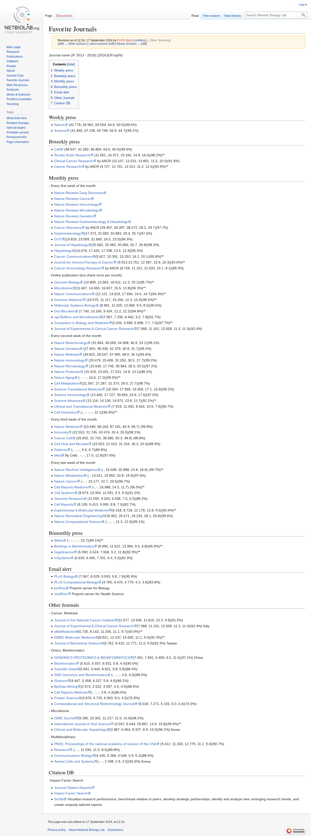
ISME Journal (64, 718)
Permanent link (16, 137)
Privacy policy (57, 830)
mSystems (62, 558)
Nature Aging (64, 377)
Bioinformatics (65, 663)
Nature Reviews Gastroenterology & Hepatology (91, 222)
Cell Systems (64, 493)
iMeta (58, 540)
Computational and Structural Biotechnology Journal (94, 704)
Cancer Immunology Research (77, 268)
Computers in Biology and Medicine (81, 323)
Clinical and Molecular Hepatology (80, 729)
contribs (139, 40)
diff (61, 43)
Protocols (13, 89)
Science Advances (68, 401)
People (11, 66)
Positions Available (19, 99)
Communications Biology (73, 755)
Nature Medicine (66, 427)
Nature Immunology (69, 360)
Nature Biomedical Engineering (78, 516)
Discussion (64, 16)
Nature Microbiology (69, 366)
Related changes (18, 123)
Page (48, 16)
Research (61, 750)
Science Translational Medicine (78, 389)
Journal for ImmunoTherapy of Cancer (83, 262)
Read (195, 16)
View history (232, 16)
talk (129, 40)
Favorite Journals (18, 80)
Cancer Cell (63, 438)
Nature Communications (72, 294)
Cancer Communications (73, 256)
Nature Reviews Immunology (76, 204)
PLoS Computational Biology (76, 582)
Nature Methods (66, 354)
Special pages (16, 127)
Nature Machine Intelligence (75, 470)
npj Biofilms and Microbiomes (76, 317)
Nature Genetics (66, 349)
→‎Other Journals (158, 40)
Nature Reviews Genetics (73, 216)
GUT (57, 239)
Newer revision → (128, 43)
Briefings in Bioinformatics (74, 546)
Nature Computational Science (77, 522)
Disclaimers (115, 830)
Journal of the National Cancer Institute (84, 620)
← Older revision (75, 43)
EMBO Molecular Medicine (74, 637)
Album (11, 70)
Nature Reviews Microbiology (76, 210)
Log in (303, 4)
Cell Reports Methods (70, 692)
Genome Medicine (68, 300)
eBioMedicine (64, 632)
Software (12, 61)
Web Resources (17, 85)
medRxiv (61, 594)
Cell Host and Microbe (71, 444)
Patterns (60, 450)
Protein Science (66, 698)
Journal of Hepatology (71, 245)
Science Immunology (70, 395)
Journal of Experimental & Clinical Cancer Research (94, 329)
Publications (15, 56)
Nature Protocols (67, 372)
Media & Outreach (18, 94)
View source (211, 16)
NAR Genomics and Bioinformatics (80, 675)
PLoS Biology (64, 576)
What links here (17, 118)
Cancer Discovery (67, 227)
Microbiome (63, 288)
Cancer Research (67, 166)
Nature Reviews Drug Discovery (78, 193)
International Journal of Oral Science (82, 724)
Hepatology (63, 251)
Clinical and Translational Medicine (80, 406)
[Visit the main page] (21, 19)
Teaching (13, 104)
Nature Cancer (65, 481)
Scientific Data (65, 669)
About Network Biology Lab (87, 830)
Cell (57, 149)
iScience (60, 681)
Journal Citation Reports (72, 788)
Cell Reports (63, 504)
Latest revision (98, 43)
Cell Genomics (65, 412)
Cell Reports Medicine (71, 487)
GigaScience (64, 552)
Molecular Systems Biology (74, 305)
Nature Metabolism (68, 475)
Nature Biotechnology (70, 343)
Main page (14, 47)
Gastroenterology (67, 233)
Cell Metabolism (66, 383)
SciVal (58, 799)
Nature (59, 125)
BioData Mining (66, 686)
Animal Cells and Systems (74, 761)
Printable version (18, 132)
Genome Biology (67, 282)
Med (57, 455)
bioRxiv (59, 588)
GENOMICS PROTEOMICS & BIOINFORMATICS (92, 658)
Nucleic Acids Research (72, 155)
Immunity (61, 432)
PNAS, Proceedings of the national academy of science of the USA (105, 744)
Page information (18, 142)
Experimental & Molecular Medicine (81, 510)
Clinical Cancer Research (73, 161)
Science (60, 130)
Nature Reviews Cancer (72, 199)
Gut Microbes (64, 311)
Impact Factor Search (70, 793)
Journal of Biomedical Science (77, 643)
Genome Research (68, 499)
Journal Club (15, 75)
